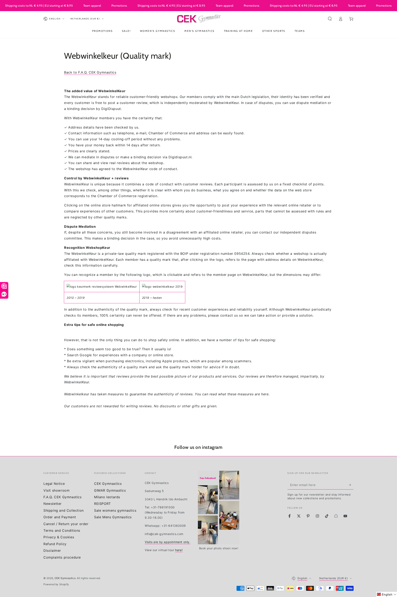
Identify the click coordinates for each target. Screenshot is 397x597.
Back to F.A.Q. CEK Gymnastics (90, 72)
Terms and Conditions (61, 530)
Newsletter (52, 504)
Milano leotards (107, 497)
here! (179, 550)
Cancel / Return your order (65, 524)
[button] (329, 18)
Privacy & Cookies (58, 537)
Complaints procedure (62, 557)
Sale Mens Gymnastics (113, 517)
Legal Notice (54, 483)
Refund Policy (55, 544)
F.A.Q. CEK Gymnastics (62, 497)
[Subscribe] (351, 484)
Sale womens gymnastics (115, 510)
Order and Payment (59, 517)
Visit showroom (56, 490)
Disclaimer (52, 550)
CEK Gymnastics (108, 483)
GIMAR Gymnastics (110, 490)
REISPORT (102, 504)
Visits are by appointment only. (167, 542)
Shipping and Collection (63, 510)
